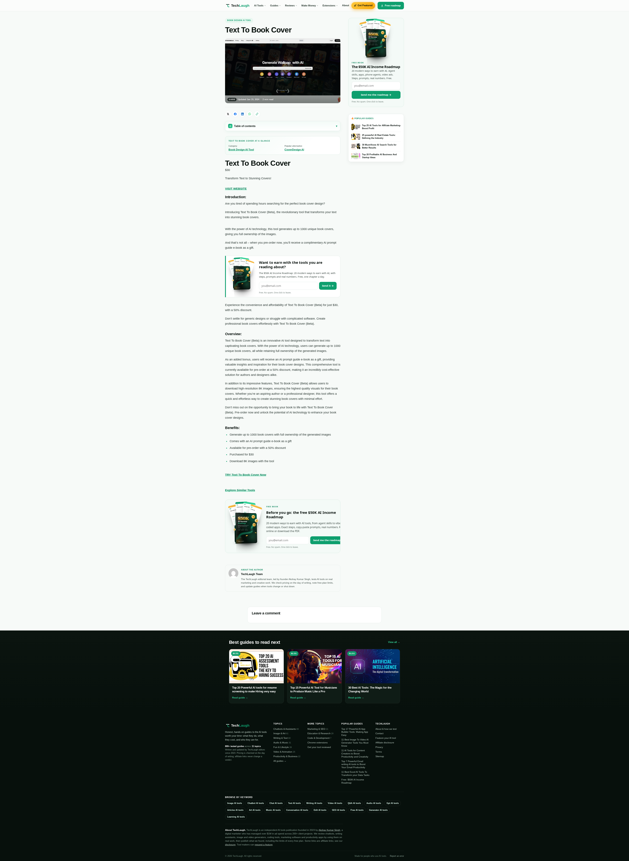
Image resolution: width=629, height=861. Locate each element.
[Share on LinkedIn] (242, 114)
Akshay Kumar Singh (329, 830)
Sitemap (379, 756)
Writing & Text (282, 738)
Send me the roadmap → (328, 540)
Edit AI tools (320, 810)
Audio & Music (282, 742)
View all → (394, 642)
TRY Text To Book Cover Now (245, 474)
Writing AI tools (314, 803)
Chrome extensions (317, 742)
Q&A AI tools (354, 803)
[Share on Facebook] (235, 114)
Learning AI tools (236, 817)
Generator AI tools (378, 810)
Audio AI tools (373, 803)
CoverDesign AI (294, 149)
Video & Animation (284, 751)
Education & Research (320, 733)
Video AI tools (335, 803)
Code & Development (319, 738)
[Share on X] (228, 114)
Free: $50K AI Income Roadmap (352, 781)
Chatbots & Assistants (286, 729)
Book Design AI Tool (239, 20)
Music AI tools (273, 810)
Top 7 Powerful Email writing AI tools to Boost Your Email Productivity (353, 764)
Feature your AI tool (385, 738)
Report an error (397, 856)
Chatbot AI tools (256, 803)
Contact (379, 733)
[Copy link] (257, 114)
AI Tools (258, 5)
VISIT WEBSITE (236, 188)
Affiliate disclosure (384, 742)
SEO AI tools (338, 810)
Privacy (379, 747)
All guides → (279, 761)
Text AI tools (294, 803)
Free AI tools (357, 810)
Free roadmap (393, 5)
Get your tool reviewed (319, 747)
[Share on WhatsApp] (250, 114)
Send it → (328, 285)
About (345, 5)
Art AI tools (254, 810)
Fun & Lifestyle (282, 747)
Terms (378, 751)
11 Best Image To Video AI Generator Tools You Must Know (355, 742)
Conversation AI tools (297, 810)
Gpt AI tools (393, 803)
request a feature (264, 844)
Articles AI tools (235, 810)
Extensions (329, 5)
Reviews (290, 5)
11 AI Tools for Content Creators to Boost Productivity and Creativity (354, 753)
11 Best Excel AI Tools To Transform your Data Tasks (355, 773)
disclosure (230, 844)
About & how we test (386, 729)
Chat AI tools (276, 803)
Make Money (308, 5)
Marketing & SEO (317, 729)
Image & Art (280, 733)
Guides (274, 5)
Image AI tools (234, 803)
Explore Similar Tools (240, 490)
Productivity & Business (286, 756)
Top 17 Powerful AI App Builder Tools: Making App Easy (354, 732)
